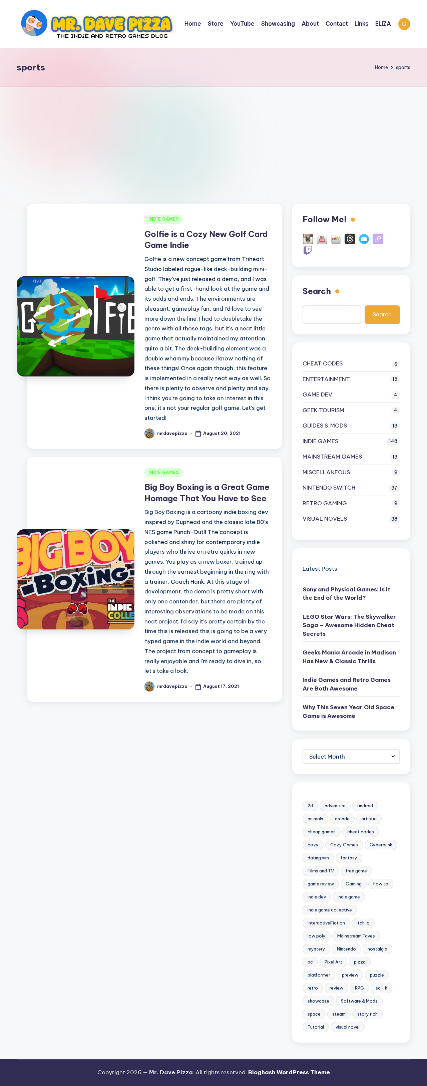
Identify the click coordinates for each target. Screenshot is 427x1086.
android (365, 805)
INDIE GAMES (163, 219)
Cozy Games (344, 844)
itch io (363, 922)
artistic (369, 818)
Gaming (354, 883)
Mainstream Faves (356, 935)
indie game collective (330, 909)
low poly (317, 935)
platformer (319, 975)
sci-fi (381, 988)
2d (310, 805)
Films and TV (321, 870)
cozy (313, 844)
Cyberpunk (381, 844)
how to (380, 883)
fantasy (349, 857)
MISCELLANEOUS (326, 472)
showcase (318, 1001)
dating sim (318, 857)
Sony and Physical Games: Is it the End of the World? (346, 594)
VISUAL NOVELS (325, 518)
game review (321, 883)
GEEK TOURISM (323, 410)
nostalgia (377, 949)
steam (339, 1014)
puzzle (377, 975)
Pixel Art (333, 962)
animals (315, 818)
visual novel (348, 1027)
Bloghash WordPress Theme (289, 1072)
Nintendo (346, 949)
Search (317, 291)
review (336, 988)
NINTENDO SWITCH (329, 487)
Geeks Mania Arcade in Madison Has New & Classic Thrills (349, 657)
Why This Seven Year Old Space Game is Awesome (348, 712)
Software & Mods (359, 1001)
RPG (359, 988)
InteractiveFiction (326, 922)
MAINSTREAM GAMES (332, 456)
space (314, 1014)
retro (313, 988)
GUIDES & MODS (325, 425)
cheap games (322, 831)
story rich (367, 1014)
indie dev (317, 896)
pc (310, 962)
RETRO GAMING (325, 503)
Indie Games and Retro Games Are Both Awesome (347, 684)
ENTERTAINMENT (326, 379)
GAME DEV (317, 394)
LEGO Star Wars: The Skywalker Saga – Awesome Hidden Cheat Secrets (349, 625)
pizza (360, 962)
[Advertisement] (213, 137)
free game (356, 870)
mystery (316, 949)
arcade (342, 818)
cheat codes (360, 831)
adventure (335, 805)
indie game (349, 896)
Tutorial (316, 1027)
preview (350, 975)
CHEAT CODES (323, 363)
